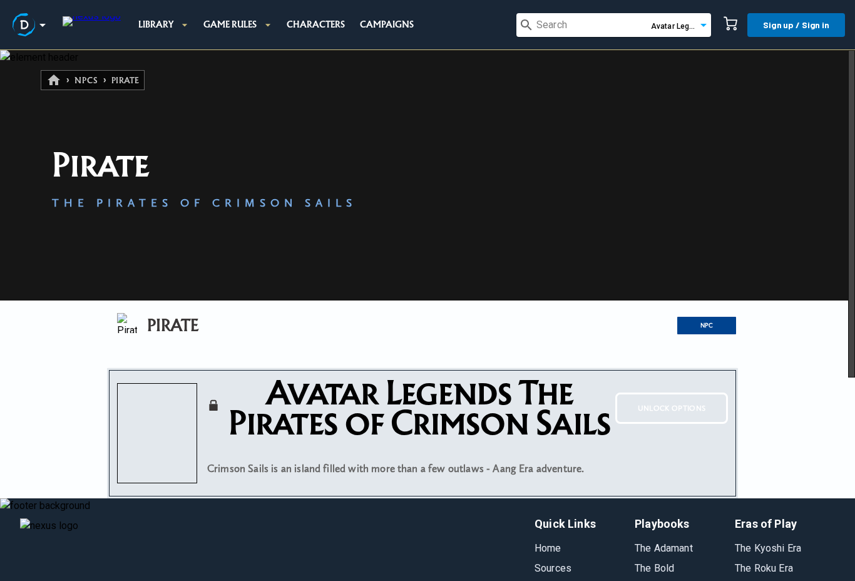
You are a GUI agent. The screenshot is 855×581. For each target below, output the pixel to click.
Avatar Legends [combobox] (679, 26)
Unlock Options (672, 408)
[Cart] (730, 25)
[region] (427, 315)
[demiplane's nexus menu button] (31, 25)
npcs (86, 80)
